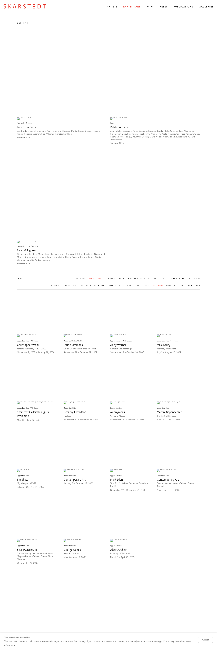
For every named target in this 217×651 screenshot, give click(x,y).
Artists (112, 7)
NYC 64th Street (158, 279)
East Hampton (136, 279)
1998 (197, 286)
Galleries (206, 7)
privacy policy (174, 641)
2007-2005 (157, 286)
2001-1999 (186, 286)
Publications (183, 7)
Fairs (150, 7)
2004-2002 (172, 286)
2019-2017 (100, 286)
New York (95, 279)
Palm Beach (179, 279)
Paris (120, 279)
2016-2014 (114, 286)
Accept (205, 640)
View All (81, 279)
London (109, 279)
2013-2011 (128, 286)
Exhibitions (132, 7)
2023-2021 (85, 286)
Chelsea (194, 279)
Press (164, 7)
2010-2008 (143, 286)
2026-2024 (71, 286)
